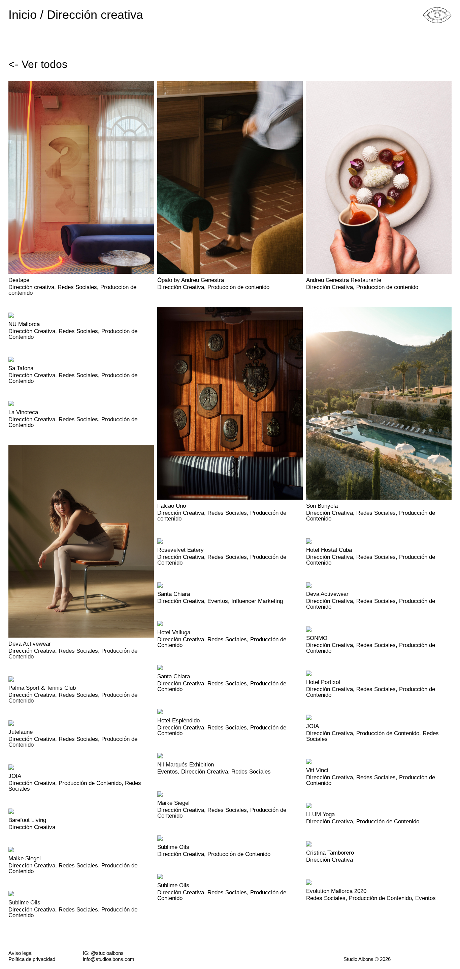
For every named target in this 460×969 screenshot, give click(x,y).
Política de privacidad (31, 959)
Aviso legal (20, 953)
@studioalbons (107, 953)
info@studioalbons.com (108, 959)
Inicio (22, 15)
